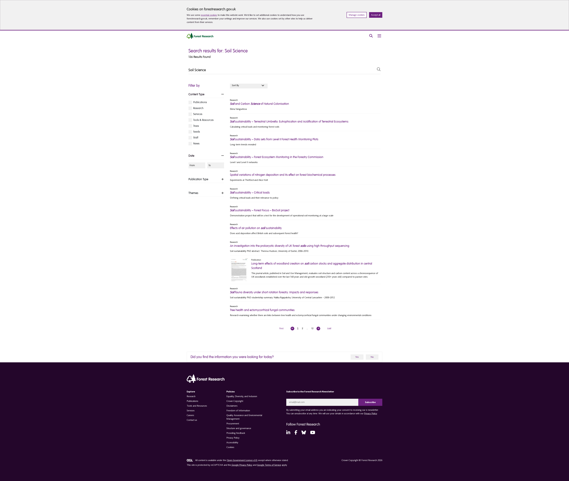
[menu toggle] (379, 36)
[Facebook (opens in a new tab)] (295, 432)
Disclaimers (232, 406)
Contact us (192, 420)
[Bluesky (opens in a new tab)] (304, 432)
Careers (190, 415)
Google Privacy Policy (241, 465)
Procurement (232, 423)
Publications (192, 401)
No (372, 357)
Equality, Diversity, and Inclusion (241, 396)
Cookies (230, 447)
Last (329, 328)
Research (191, 396)
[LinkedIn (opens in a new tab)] (288, 432)
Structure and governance (238, 428)
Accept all (375, 15)
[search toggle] (371, 36)
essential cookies (209, 15)
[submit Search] (379, 69)
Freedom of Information (238, 410)
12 (312, 328)
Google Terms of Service (269, 465)
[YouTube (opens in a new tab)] (312, 432)
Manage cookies (357, 15)
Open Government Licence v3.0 (242, 460)
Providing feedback (235, 433)
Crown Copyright (234, 401)
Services (191, 410)
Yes (357, 357)
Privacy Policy (232, 437)
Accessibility (232, 442)
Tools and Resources (197, 406)
